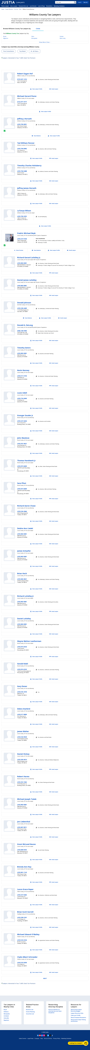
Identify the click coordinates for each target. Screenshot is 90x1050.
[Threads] (46, 1035)
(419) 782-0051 (22, 124)
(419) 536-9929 (22, 737)
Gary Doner (22, 686)
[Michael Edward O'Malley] (9, 938)
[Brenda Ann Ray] (9, 871)
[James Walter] (9, 735)
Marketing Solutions (59, 6)
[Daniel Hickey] (9, 758)
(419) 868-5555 (22, 850)
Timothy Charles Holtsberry (29, 165)
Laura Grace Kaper (25, 889)
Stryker (62, 36)
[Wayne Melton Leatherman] (9, 645)
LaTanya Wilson (24, 210)
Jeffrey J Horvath (24, 118)
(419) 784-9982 (22, 149)
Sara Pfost (21, 483)
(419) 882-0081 (22, 263)
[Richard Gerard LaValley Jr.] (9, 262)
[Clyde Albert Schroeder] (9, 961)
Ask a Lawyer (14, 6)
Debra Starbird (23, 709)
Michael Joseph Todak (26, 799)
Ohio (20, 9)
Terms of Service (48, 1038)
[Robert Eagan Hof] (9, 78)
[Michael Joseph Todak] (9, 803)
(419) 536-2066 (22, 511)
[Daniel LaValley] (9, 623)
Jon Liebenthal (23, 821)
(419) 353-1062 (22, 782)
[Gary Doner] (9, 690)
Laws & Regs (41, 6)
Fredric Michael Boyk (26, 233)
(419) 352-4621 (22, 444)
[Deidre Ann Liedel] (9, 532)
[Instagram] (44, 1035)
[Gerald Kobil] (9, 668)
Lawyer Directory (9, 9)
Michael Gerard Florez (26, 96)
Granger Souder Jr (25, 415)
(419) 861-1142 (22, 872)
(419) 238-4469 (22, 308)
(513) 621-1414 (22, 79)
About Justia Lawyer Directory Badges (76, 1010)
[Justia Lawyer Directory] (8, 2)
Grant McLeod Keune (26, 844)
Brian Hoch (22, 573)
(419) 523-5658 (22, 963)
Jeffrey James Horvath (26, 188)
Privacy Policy (56, 1038)
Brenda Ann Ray (24, 867)
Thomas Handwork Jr (26, 460)
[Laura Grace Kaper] (9, 893)
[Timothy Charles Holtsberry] (9, 170)
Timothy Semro (24, 347)
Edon (32, 36)
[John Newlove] (9, 442)
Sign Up (85, 2)
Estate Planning (30, 1011)
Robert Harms (23, 776)
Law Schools (33, 6)
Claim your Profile (75, 1015)
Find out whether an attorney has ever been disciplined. (55, 1011)
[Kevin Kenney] (9, 374)
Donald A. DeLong (25, 325)
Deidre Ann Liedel (25, 528)
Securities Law (30, 1014)
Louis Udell (22, 393)
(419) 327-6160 (22, 239)
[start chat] (85, 1043)
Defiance (6, 1011)
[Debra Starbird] (9, 713)
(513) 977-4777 (22, 102)
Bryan (4, 36)
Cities (38, 29)
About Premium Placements (78, 1017)
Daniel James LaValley (26, 280)
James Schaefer (24, 551)
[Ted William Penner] (9, 147)
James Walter (23, 731)
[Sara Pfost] (9, 487)
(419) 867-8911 (22, 827)
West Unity (62, 38)
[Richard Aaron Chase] (9, 510)
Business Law (29, 1009)
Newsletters (49, 6)
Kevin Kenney (23, 370)
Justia (2, 9)
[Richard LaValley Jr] (9, 600)
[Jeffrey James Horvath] (9, 192)
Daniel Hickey (23, 754)
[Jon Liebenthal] (9, 826)
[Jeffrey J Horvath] (9, 123)
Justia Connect (22, 1038)
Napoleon (6, 1020)
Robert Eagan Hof (25, 73)
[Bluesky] (48, 1035)
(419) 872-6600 (22, 466)
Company (36, 1038)
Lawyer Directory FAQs (77, 1013)
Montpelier (34, 38)
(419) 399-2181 (22, 917)
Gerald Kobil (22, 663)
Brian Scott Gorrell (25, 912)
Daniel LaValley (24, 618)
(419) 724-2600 (22, 398)
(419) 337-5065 (22, 895)
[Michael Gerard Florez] (9, 100)
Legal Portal (30, 1038)
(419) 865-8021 (22, 579)
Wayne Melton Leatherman (29, 641)
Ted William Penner (25, 143)
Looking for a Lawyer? (76, 1043)
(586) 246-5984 (22, 331)
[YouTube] (40, 1035)
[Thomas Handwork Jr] (9, 465)
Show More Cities (44, 42)
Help (41, 1038)
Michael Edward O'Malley (28, 934)
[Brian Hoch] (9, 578)
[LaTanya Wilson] (9, 215)
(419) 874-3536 (22, 647)
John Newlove (23, 438)
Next (45, 978)
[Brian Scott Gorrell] (9, 916)
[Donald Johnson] (9, 307)
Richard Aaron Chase (26, 506)
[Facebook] (42, 1035)
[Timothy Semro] (9, 352)
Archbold (6, 1016)
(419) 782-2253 (22, 216)
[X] (50, 1035)
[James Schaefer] (9, 555)
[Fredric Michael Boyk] (9, 237)
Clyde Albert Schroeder (27, 957)
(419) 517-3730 (22, 376)
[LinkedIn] (38, 1035)
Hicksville (6, 1018)
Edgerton (5, 38)
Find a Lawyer (5, 6)
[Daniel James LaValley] (9, 284)
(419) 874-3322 (22, 669)
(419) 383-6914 (22, 760)
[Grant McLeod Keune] (9, 848)
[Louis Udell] (9, 397)
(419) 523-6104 (22, 940)
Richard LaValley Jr (25, 596)
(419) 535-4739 (22, 692)
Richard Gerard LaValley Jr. (29, 257)
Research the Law (23, 6)
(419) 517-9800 (22, 714)
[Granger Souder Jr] (9, 420)
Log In (79, 2)
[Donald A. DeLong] (9, 329)
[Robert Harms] (9, 781)
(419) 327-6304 (22, 421)
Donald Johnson (24, 302)
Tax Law (16, 9)
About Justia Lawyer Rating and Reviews (78, 1020)
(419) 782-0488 (22, 171)
